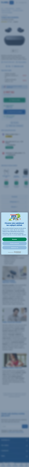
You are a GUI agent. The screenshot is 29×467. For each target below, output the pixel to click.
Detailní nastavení (14, 243)
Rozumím (14, 239)
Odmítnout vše (14, 247)
